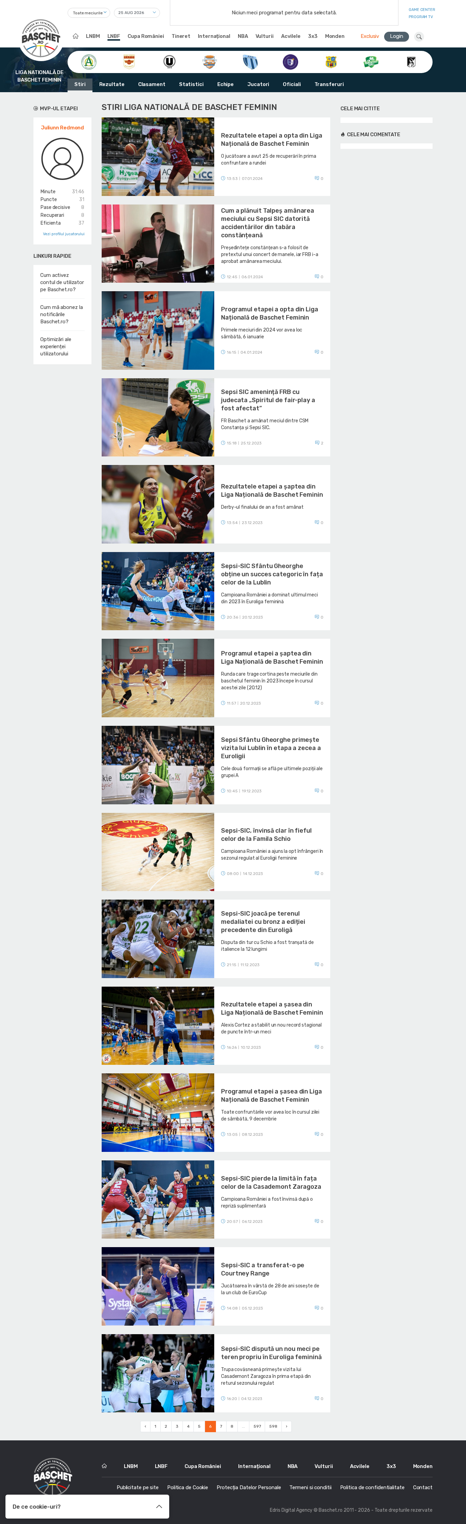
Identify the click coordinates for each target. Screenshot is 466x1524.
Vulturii (265, 36)
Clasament (151, 84)
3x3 (313, 36)
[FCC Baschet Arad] (330, 61)
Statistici (191, 84)
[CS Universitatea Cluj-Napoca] (169, 61)
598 (273, 1426)
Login (396, 36)
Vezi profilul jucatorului (64, 234)
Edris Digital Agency (291, 1510)
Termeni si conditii (310, 1487)
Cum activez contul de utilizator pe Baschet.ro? (62, 282)
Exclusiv (370, 36)
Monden (335, 36)
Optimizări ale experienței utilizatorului (55, 346)
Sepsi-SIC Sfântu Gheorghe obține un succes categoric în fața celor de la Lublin (272, 574)
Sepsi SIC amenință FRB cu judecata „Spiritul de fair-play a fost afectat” (268, 400)
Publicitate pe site (138, 1487)
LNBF (113, 36)
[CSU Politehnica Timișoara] (290, 61)
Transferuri (329, 84)
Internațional (214, 36)
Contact (423, 1487)
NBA (243, 36)
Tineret (181, 36)
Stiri (80, 84)
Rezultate (112, 84)
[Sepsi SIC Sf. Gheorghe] (371, 61)
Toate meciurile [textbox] (88, 13)
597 (257, 1426)
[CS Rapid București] (129, 61)
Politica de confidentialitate (372, 1487)
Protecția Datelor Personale (249, 1487)
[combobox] (89, 13)
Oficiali (292, 84)
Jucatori (258, 84)
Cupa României (146, 36)
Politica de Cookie (187, 1487)
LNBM (93, 36)
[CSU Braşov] (250, 61)
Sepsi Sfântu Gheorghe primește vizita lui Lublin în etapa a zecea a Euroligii (271, 748)
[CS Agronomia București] (89, 61)
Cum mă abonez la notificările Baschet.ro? (61, 314)
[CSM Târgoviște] (209, 61)
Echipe (225, 84)
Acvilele (291, 36)
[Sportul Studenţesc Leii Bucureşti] (411, 61)
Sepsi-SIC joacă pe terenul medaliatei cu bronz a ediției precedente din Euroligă (263, 922)
